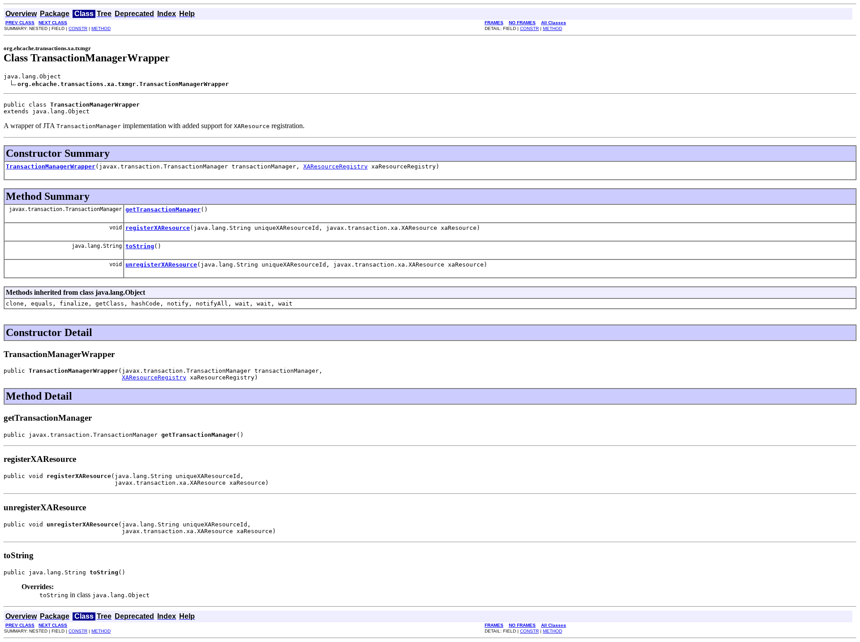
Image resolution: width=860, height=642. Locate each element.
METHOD (101, 28)
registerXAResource (157, 227)
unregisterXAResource (161, 264)
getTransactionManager (163, 209)
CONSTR (78, 28)
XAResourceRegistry (335, 166)
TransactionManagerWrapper (50, 166)
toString (139, 246)
